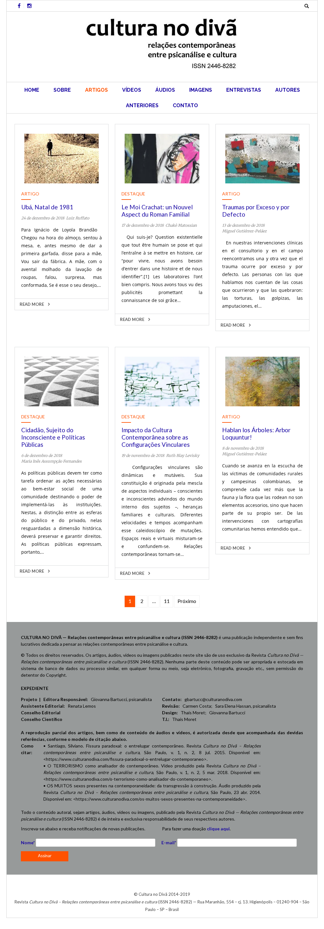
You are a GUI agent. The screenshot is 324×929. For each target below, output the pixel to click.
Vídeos (131, 90)
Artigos (96, 90)
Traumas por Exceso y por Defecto (256, 210)
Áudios (165, 90)
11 (167, 601)
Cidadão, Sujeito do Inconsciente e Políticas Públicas (53, 437)
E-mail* (168, 842)
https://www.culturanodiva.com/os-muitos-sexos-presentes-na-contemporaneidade (159, 799)
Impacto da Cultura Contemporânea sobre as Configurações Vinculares (156, 437)
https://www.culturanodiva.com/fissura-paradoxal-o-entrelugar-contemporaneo (125, 759)
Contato (185, 105)
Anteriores (142, 105)
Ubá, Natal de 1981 (47, 207)
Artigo (30, 193)
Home (31, 90)
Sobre (62, 90)
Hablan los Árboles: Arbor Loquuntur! (256, 433)
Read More (32, 304)
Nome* (28, 842)
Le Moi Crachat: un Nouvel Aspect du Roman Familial (157, 210)
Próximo (187, 601)
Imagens (200, 90)
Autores (287, 90)
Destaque (133, 193)
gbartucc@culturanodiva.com (212, 699)
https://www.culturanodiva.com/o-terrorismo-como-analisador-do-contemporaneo (127, 779)
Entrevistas (243, 90)
